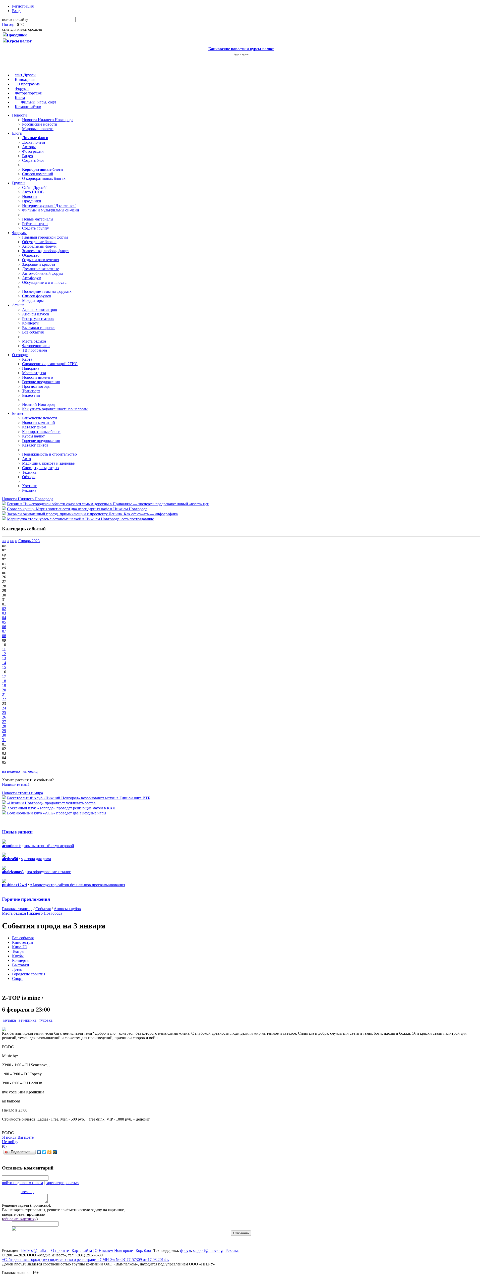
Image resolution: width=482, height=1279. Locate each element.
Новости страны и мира (22, 793)
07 (4, 631)
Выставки (20, 965)
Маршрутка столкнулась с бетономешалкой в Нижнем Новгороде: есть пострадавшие (80, 519)
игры (41, 102)
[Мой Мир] (54, 1152)
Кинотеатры (22, 942)
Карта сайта (82, 1250)
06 (4, 627)
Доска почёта (33, 142)
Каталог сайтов (28, 106)
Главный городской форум (45, 237)
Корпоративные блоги (41, 431)
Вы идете (26, 1137)
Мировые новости (37, 129)
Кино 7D (19, 947)
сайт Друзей (25, 75)
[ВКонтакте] (39, 1152)
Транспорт (31, 391)
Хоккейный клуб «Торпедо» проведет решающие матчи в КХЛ (61, 808)
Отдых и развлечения (40, 260)
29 (4, 731)
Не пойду (10, 1142)
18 (4, 681)
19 (4, 685)
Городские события (28, 974)
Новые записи (17, 832)
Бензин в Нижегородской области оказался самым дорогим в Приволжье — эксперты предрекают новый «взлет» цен (108, 504)
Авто (26, 459)
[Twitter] (44, 1152)
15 (4, 667)
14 (4, 663)
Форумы (22, 88)
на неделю (11, 771)
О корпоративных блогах (44, 178)
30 (4, 735)
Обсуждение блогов (39, 242)
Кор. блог (143, 1250)
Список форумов (36, 296)
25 (4, 712)
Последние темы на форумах (47, 291)
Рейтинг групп (35, 223)
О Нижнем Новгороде (114, 1250)
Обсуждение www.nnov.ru (44, 282)
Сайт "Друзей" (34, 187)
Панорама (30, 368)
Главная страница (17, 909)
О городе (20, 355)
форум (185, 1250)
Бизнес (18, 413)
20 (4, 690)
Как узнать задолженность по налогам (55, 409)
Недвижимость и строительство (49, 454)
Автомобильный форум (42, 273)
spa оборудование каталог (49, 872)
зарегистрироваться (62, 1183)
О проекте (60, 1250)
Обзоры (28, 477)
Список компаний (37, 174)
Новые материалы (37, 219)
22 (4, 699)
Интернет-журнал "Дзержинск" (49, 205)
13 (4, 658)
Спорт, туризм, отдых (40, 468)
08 (4, 636)
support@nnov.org (208, 1250)
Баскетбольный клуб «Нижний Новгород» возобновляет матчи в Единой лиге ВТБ (78, 798)
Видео (27, 156)
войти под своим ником (22, 1183)
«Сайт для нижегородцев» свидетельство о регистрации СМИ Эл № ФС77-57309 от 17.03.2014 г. (85, 1259)
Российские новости (39, 124)
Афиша (18, 305)
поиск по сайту (15, 19)
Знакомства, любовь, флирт (45, 251)
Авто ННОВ (33, 192)
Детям (17, 969)
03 (4, 613)
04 (4, 618)
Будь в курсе (241, 53)
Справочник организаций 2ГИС (50, 364)
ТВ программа (27, 84)
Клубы (18, 956)
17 (4, 676)
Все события (33, 332)
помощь (27, 1192)
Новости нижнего (37, 377)
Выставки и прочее (38, 327)
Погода (8, 24)
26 (4, 717)
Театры (18, 951)
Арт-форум (31, 278)
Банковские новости (39, 418)
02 (4, 608)
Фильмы (28, 102)
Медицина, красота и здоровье (48, 463)
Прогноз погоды (36, 386)
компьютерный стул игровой (49, 846)
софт (52, 102)
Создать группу (35, 228)
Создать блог (33, 160)
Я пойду (9, 1137)
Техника (29, 472)
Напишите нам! (15, 784)
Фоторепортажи (28, 93)
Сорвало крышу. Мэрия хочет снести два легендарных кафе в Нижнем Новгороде (77, 509)
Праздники (31, 201)
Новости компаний (38, 422)
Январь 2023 (29, 541)
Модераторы (33, 300)
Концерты (30, 323)
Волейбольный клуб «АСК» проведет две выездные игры (56, 813)
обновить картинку (19, 1219)
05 (4, 622)
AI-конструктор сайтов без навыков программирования (77, 885)
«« (4, 541)
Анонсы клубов (35, 314)
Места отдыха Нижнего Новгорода (32, 913)
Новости (19, 115)
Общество (30, 255)
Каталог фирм (34, 427)
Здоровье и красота (38, 264)
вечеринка (27, 1020)
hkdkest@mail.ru (34, 1250)
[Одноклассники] (49, 1152)
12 (4, 654)
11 (4, 649)
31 (4, 740)
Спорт (17, 978)
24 (4, 708)
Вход (16, 11)
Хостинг (29, 486)
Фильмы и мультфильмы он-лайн (50, 210)
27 (4, 721)
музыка (9, 1020)
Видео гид (31, 395)
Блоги (17, 133)
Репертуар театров (38, 318)
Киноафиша (25, 79)
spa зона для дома (36, 859)
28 (4, 726)
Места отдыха (34, 341)
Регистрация (23, 6)
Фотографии (33, 151)
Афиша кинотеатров (39, 309)
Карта (20, 97)
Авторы (29, 147)
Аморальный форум (39, 246)
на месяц (30, 771)
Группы (18, 183)
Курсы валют (33, 436)
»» (12, 541)
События (43, 909)
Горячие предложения (41, 382)
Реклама (29, 490)
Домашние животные (40, 269)
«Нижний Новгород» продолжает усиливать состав (51, 803)
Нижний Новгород (38, 404)
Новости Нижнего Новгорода (47, 120)
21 (4, 694)
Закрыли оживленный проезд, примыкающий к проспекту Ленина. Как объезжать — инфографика (92, 514)
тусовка (45, 1020)
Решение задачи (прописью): (26, 1205)
